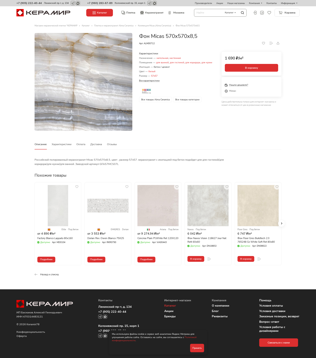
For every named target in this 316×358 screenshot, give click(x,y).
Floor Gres (242, 229)
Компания (219, 300)
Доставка (96, 144)
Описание (41, 144)
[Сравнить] (271, 43)
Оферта (21, 336)
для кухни (206, 62)
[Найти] (242, 13)
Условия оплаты (271, 306)
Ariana (163, 229)
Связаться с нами (279, 342)
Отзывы (112, 144)
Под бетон (73, 229)
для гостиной (177, 62)
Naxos (190, 229)
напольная (162, 58)
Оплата (80, 144)
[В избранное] (263, 43)
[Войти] (255, 13)
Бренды (170, 316)
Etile (64, 229)
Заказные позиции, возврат (279, 316)
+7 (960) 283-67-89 (100, 3)
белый (151, 71)
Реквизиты (220, 316)
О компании (220, 306)
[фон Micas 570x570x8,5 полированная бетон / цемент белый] (83, 82)
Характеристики (61, 144)
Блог (215, 311)
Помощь (265, 300)
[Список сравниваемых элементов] (262, 13)
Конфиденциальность (30, 332)
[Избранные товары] (269, 13)
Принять (197, 348)
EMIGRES (115, 229)
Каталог (170, 306)
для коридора (192, 62)
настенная (175, 58)
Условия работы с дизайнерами (272, 329)
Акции (168, 311)
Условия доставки (272, 311)
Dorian (125, 229)
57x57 (154, 75)
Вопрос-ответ (269, 322)
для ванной (162, 62)
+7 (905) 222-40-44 (29, 3)
